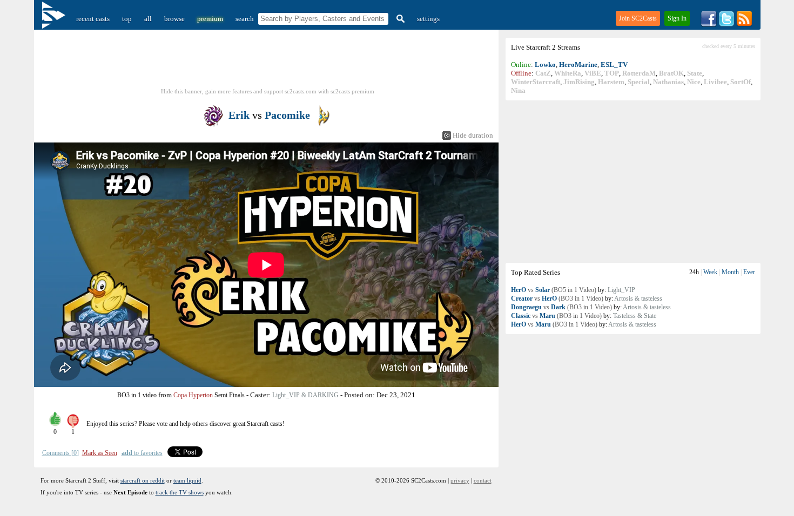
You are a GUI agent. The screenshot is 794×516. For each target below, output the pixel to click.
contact (483, 480)
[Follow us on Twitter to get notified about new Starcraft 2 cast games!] (726, 25)
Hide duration (473, 135)
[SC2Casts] (55, 19)
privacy (459, 480)
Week (710, 272)
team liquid (187, 480)
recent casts (93, 19)
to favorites (142, 453)
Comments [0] (60, 453)
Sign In (677, 18)
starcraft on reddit (142, 480)
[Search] (399, 19)
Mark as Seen (99, 453)
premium (210, 19)
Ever (749, 272)
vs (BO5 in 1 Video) (553, 290)
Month (730, 272)
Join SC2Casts (638, 18)
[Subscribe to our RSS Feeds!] (744, 25)
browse (174, 19)
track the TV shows (180, 492)
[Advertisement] (633, 181)
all (148, 19)
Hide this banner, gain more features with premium (267, 91)
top (127, 19)
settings (428, 19)
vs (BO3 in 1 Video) (557, 298)
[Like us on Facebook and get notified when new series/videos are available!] (709, 25)
